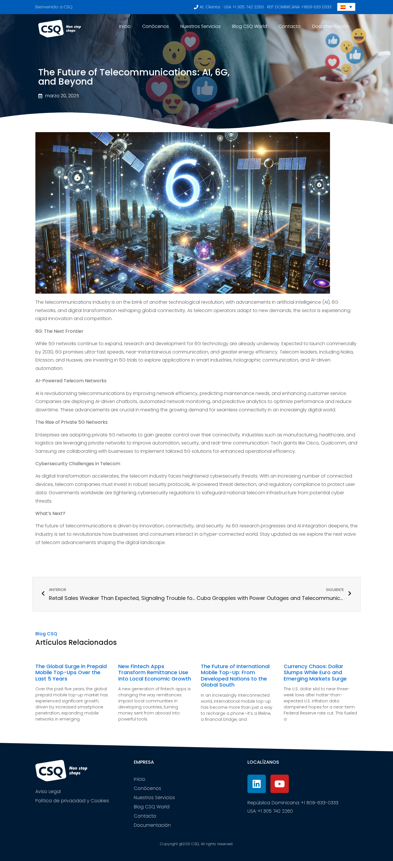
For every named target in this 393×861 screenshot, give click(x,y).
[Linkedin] (256, 784)
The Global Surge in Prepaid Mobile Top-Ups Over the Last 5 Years (71, 672)
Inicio (125, 26)
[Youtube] (279, 784)
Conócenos (155, 26)
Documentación (330, 26)
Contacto (289, 26)
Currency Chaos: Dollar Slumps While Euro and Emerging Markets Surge (315, 672)
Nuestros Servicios (200, 26)
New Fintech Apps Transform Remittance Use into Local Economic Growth (154, 672)
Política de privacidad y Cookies (72, 800)
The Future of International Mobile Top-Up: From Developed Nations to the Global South (235, 676)
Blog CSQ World (249, 26)
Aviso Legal (48, 791)
